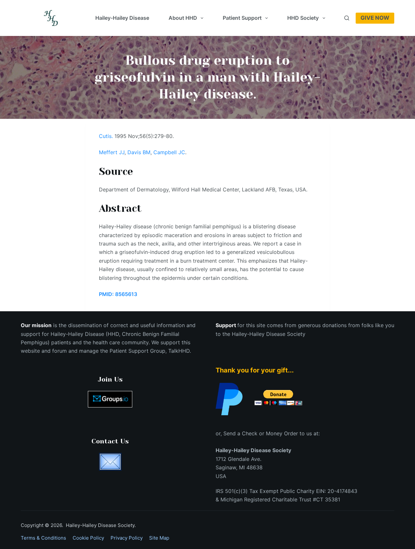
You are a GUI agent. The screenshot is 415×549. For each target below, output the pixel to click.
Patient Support (242, 18)
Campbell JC (169, 152)
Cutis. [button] (106, 136)
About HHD (183, 18)
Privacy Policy (127, 538)
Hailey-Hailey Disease (122, 18)
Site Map (159, 538)
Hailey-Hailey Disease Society (268, 334)
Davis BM (138, 152)
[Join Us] (110, 399)
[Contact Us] (110, 462)
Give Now (375, 18)
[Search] (346, 18)
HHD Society (303, 18)
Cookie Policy (88, 538)
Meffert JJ (111, 152)
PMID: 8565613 (118, 294)
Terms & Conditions (43, 538)
